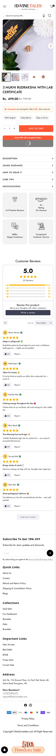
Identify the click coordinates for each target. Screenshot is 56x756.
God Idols (7, 608)
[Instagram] (30, 705)
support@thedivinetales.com (15, 696)
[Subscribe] (50, 553)
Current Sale (8, 665)
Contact (6, 578)
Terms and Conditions (28, 725)
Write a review (28, 312)
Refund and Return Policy (14, 583)
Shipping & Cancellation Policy (17, 588)
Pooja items (8, 659)
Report (17, 354)
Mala (5, 624)
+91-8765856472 (10, 693)
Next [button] (51, 46)
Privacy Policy (28, 718)
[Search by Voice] (43, 15)
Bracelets (7, 619)
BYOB (5, 654)
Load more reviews (28, 517)
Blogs (5, 593)
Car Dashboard (10, 614)
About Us (7, 573)
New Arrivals (8, 644)
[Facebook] (25, 705)
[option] (28, 44)
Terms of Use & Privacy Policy (41, 559)
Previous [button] (5, 46)
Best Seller (7, 649)
